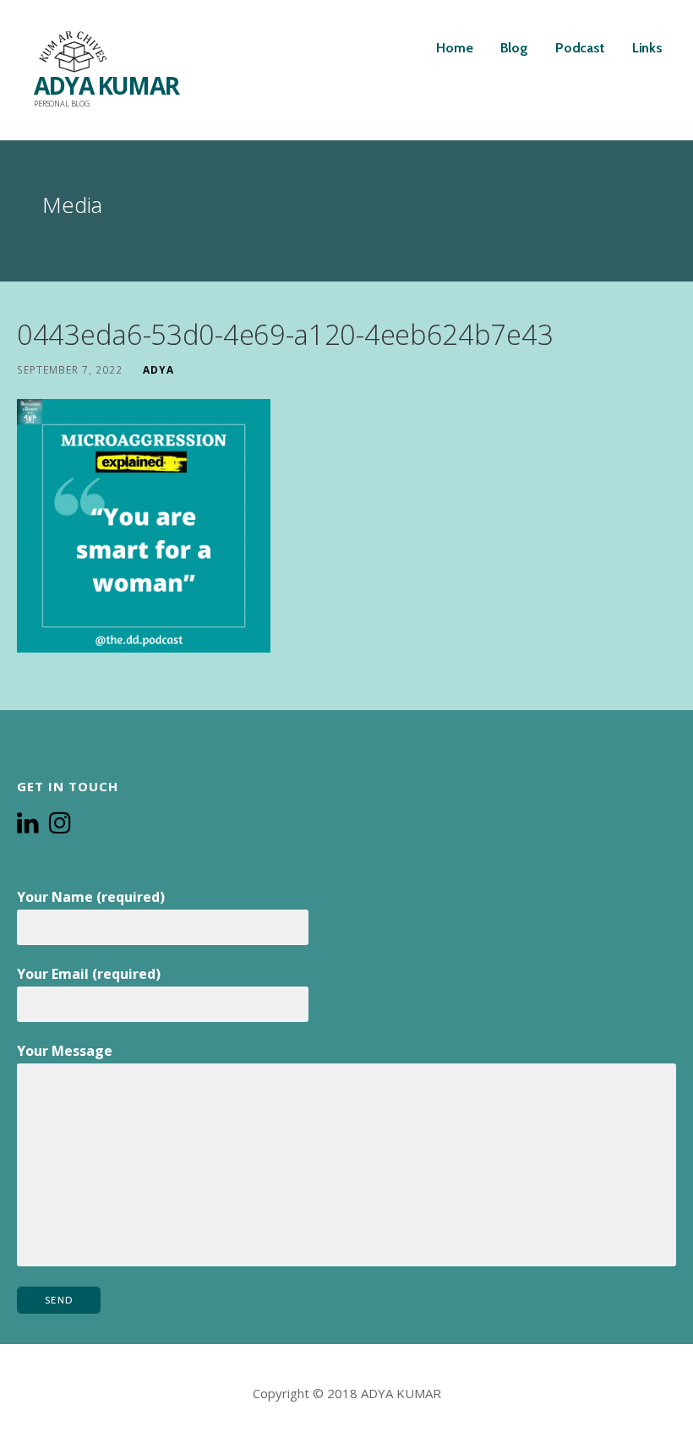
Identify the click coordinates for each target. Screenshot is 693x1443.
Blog (514, 48)
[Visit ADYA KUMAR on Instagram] (60, 824)
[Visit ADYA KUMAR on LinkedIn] (28, 824)
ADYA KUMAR (106, 85)
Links (647, 48)
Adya (158, 369)
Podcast (580, 48)
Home (454, 48)
